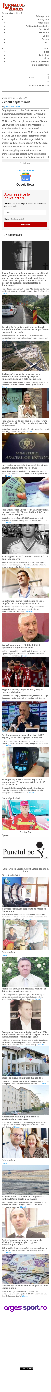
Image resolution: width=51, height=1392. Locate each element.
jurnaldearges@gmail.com (22, 1323)
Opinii (46, 36)
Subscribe (25, 224)
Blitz (46, 52)
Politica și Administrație (37, 26)
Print (46, 48)
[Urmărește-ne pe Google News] (25, 179)
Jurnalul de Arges (12, 106)
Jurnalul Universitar (39, 61)
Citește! (5, 293)
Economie (44, 32)
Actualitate (43, 22)
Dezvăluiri (44, 29)
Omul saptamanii (40, 65)
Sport (46, 42)
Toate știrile (43, 19)
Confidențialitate (25, 1385)
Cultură (45, 39)
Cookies (40, 1385)
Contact (11, 1385)
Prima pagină (42, 16)
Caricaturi (44, 55)
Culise (46, 58)
